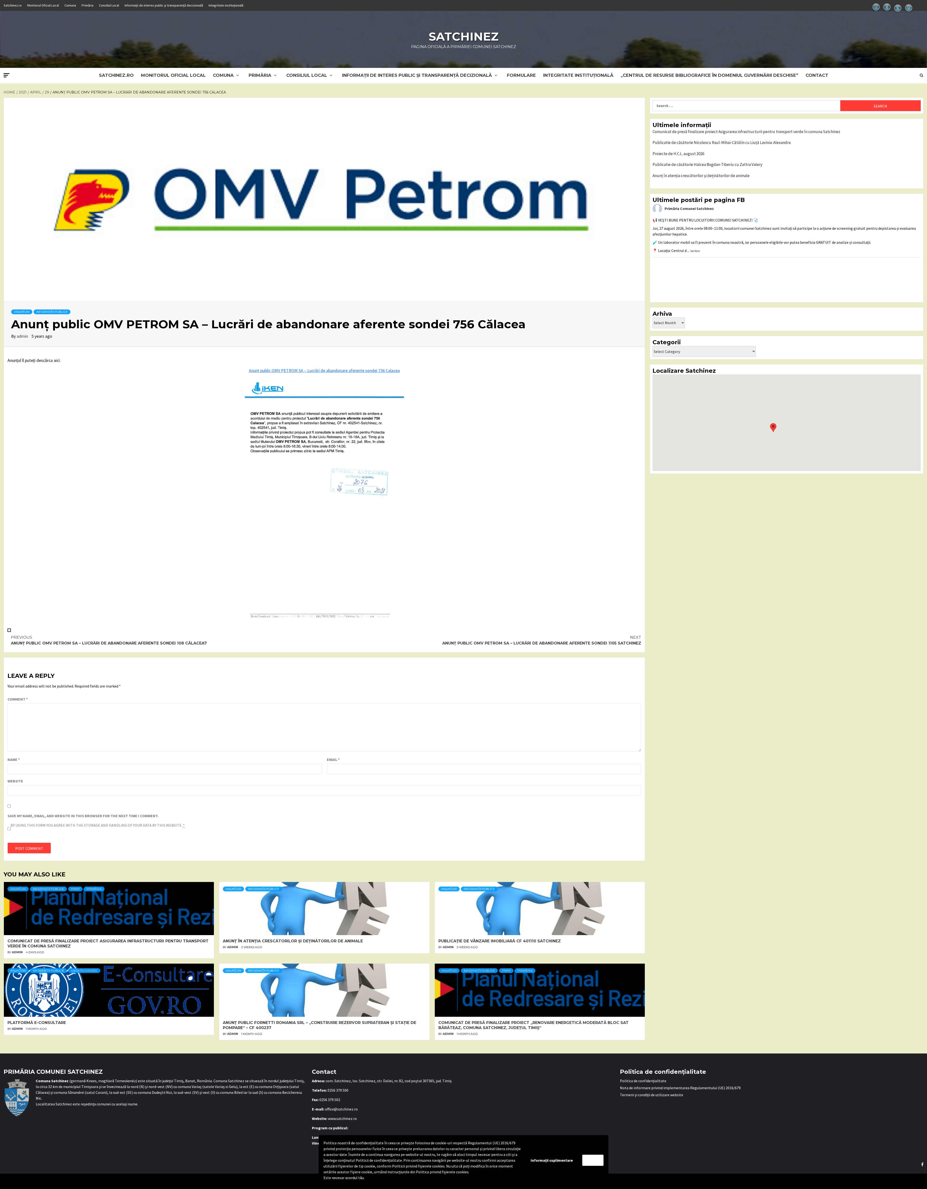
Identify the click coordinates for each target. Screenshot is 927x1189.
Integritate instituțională (226, 5)
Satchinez (464, 36)
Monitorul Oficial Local (43, 5)
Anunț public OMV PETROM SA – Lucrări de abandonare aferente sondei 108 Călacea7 (109, 640)
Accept (593, 1160)
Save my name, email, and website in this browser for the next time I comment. (82, 815)
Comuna (70, 5)
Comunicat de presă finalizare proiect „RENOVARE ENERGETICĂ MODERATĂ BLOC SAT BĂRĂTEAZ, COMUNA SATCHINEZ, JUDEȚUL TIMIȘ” (533, 1025)
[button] (773, 427)
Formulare (521, 75)
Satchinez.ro (13, 5)
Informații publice (52, 312)
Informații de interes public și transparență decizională (164, 5)
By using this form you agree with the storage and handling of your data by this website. (98, 825)
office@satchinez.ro (341, 1109)
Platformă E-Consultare (36, 1022)
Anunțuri (21, 312)
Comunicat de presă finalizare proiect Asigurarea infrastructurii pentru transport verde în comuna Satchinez (746, 131)
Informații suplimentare (552, 1160)
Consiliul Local (109, 5)
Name (13, 759)
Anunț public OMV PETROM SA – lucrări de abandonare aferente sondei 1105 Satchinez (541, 640)
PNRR (75, 889)
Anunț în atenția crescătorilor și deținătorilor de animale (293, 941)
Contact (817, 75)
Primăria (87, 5)
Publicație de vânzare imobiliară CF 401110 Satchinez (499, 941)
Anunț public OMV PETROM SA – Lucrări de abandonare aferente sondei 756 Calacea (324, 370)
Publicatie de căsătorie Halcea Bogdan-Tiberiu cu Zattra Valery (707, 164)
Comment (17, 699)
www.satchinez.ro (342, 1118)
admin (23, 336)
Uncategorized (84, 970)
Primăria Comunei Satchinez (689, 208)
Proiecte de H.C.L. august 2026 (678, 153)
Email (333, 759)
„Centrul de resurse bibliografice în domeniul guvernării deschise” (709, 75)
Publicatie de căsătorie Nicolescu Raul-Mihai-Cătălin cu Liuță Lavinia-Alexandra (722, 142)
